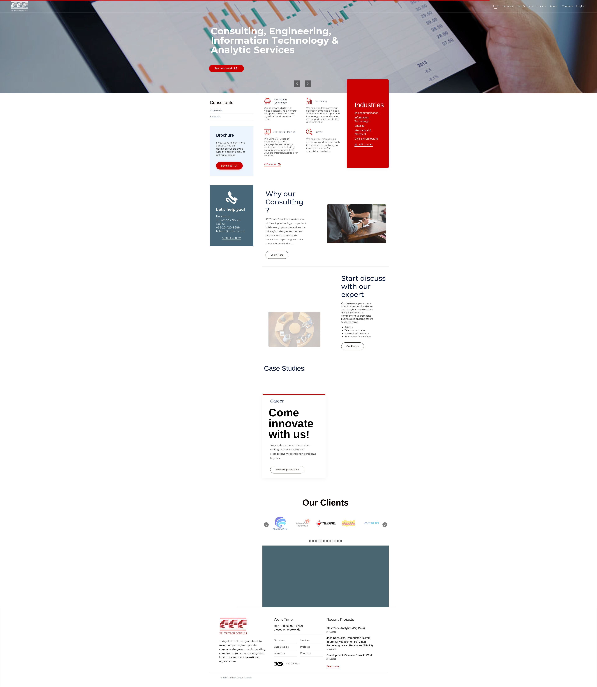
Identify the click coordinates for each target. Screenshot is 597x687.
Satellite (359, 125)
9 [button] (332, 541)
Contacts (567, 6)
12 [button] (341, 541)
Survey (318, 131)
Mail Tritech (292, 663)
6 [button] (324, 541)
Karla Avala (216, 110)
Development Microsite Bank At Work (349, 655)
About (554, 6)
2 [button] (313, 541)
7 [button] (327, 541)
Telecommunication (366, 113)
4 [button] (318, 541)
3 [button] (316, 541)
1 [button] (310, 541)
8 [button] (330, 541)
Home (496, 6)
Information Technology (280, 101)
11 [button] (338, 541)
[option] (283, 523)
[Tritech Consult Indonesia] (19, 6)
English (580, 6)
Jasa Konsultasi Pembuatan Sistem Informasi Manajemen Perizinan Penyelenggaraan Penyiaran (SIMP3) (349, 641)
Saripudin (215, 116)
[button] (272, 164)
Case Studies (524, 6)
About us (279, 640)
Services (508, 6)
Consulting (321, 101)
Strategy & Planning (284, 131)
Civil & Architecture (366, 138)
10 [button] (335, 541)
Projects (541, 6)
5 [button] (321, 541)
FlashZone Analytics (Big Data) (345, 628)
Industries (279, 653)
